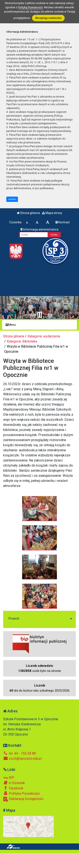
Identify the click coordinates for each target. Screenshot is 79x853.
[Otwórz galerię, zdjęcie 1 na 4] (39, 508)
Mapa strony (53, 213)
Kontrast (64, 222)
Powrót (13, 619)
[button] (5, 307)
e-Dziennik (16, 783)
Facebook (15, 788)
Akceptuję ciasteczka (48, 18)
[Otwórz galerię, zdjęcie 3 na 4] (39, 567)
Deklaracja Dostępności (25, 799)
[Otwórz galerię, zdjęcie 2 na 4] (39, 537)
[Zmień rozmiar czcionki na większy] (37, 222)
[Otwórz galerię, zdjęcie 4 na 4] (39, 596)
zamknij (12, 199)
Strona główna (30, 213)
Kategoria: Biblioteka (22, 341)
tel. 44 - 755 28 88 (22, 753)
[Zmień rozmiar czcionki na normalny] (27, 222)
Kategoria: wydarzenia (44, 336)
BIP (11, 778)
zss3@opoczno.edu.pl (25, 759)
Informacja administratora (40, 229)
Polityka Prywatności (24, 793)
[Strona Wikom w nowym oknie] (13, 847)
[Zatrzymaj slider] (39, 315)
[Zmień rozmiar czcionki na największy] (47, 222)
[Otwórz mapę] (28, 826)
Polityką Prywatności (30, 7)
